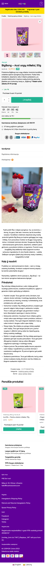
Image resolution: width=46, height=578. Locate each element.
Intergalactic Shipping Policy (12, 499)
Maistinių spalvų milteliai (15, 16)
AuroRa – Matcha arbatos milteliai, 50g (16, 417)
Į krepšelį (27, 100)
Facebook (5, 516)
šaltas (29, 374)
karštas (25, 374)
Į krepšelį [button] (18, 429)
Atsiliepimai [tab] (7, 160)
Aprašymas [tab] (6, 149)
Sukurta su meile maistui (10, 551)
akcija (20, 374)
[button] (39, 21)
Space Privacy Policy (9, 508)
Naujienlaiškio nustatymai (9, 544)
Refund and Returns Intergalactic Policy (16, 503)
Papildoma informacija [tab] (10, 154)
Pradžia (4, 16)
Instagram (5, 519)
